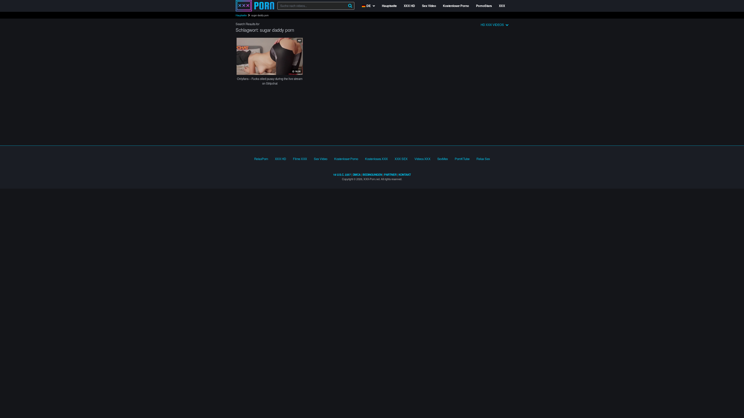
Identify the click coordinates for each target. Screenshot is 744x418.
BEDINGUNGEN (372, 174)
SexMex (442, 159)
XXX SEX (401, 159)
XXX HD (409, 5)
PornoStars (484, 5)
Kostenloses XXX (376, 159)
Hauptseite (389, 5)
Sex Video (429, 5)
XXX (502, 5)
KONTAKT (405, 174)
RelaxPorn (261, 159)
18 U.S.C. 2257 (342, 174)
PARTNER (390, 174)
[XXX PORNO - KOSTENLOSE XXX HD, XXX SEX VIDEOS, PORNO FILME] (255, 6)
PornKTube (462, 159)
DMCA (357, 174)
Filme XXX (300, 159)
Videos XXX (422, 159)
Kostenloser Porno (456, 5)
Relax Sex (483, 159)
